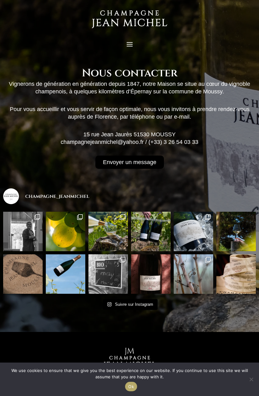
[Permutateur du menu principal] (130, 44)
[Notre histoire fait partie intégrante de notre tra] (236, 274)
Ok (131, 386)
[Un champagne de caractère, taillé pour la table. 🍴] (151, 231)
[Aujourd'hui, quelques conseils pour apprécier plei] (108, 231)
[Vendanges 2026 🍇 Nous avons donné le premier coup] (65, 231)
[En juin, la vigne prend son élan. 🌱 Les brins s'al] (65, 274)
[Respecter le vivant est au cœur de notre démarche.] (108, 274)
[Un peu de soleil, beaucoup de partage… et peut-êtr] (193, 231)
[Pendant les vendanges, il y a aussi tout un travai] (23, 231)
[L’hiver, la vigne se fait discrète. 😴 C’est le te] (193, 274)
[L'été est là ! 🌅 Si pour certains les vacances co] (236, 231)
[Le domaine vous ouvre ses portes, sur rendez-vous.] (23, 274)
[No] (251, 379)
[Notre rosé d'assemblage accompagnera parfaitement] (151, 274)
